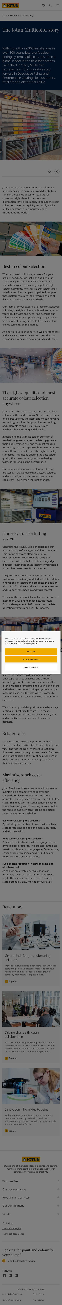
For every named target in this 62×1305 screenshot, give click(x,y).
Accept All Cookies (31, 659)
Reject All (31, 651)
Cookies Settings (31, 667)
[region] (31, 652)
